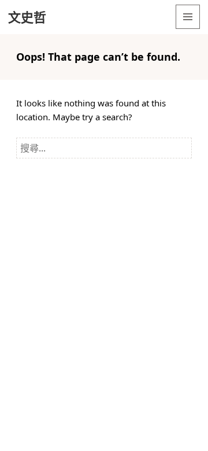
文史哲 (27, 16)
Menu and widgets (188, 28)
